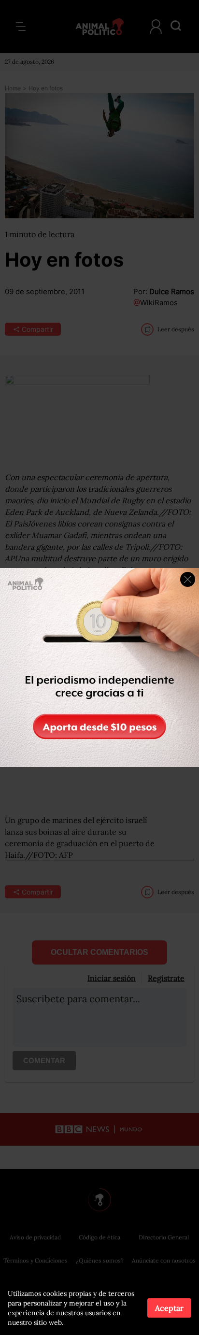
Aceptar (169, 1308)
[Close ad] (187, 579)
